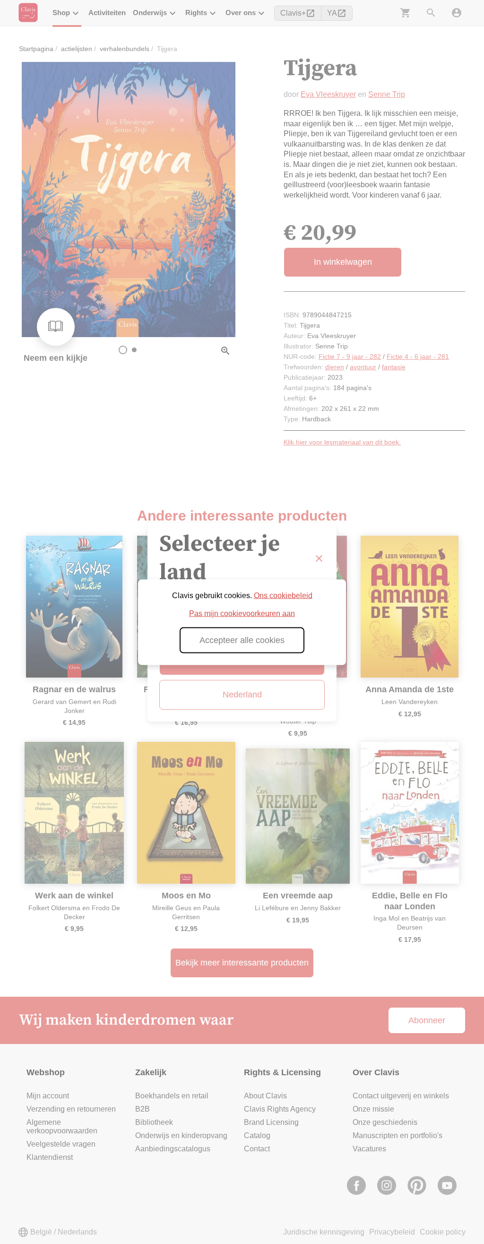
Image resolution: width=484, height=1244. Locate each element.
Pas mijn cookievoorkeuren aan (242, 613)
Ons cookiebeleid (283, 595)
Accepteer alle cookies (242, 639)
